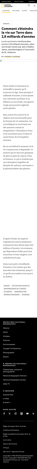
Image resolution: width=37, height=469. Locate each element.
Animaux (6, 336)
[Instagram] (16, 414)
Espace (6, 23)
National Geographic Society (14, 380)
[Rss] (34, 414)
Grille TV (6, 384)
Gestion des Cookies (10, 444)
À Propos (6, 448)
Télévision (18, 1)
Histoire (16, 10)
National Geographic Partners (15, 376)
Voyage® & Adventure (12, 348)
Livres (6, 398)
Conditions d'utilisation (11, 430)
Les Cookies (7, 440)
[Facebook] (4, 414)
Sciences (6, 10)
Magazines (6, 1)
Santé (24, 10)
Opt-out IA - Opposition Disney (13, 451)
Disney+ (32, 1)
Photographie (8, 353)
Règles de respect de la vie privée (14, 426)
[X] (10, 414)
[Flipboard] (22, 414)
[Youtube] (28, 414)
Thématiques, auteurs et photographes (12, 371)
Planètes (8, 291)
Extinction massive (20, 285)
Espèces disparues (12, 294)
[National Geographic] (3, 5)
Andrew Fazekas (12, 56)
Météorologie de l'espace (15, 288)
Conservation (20, 291)
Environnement (9, 344)
